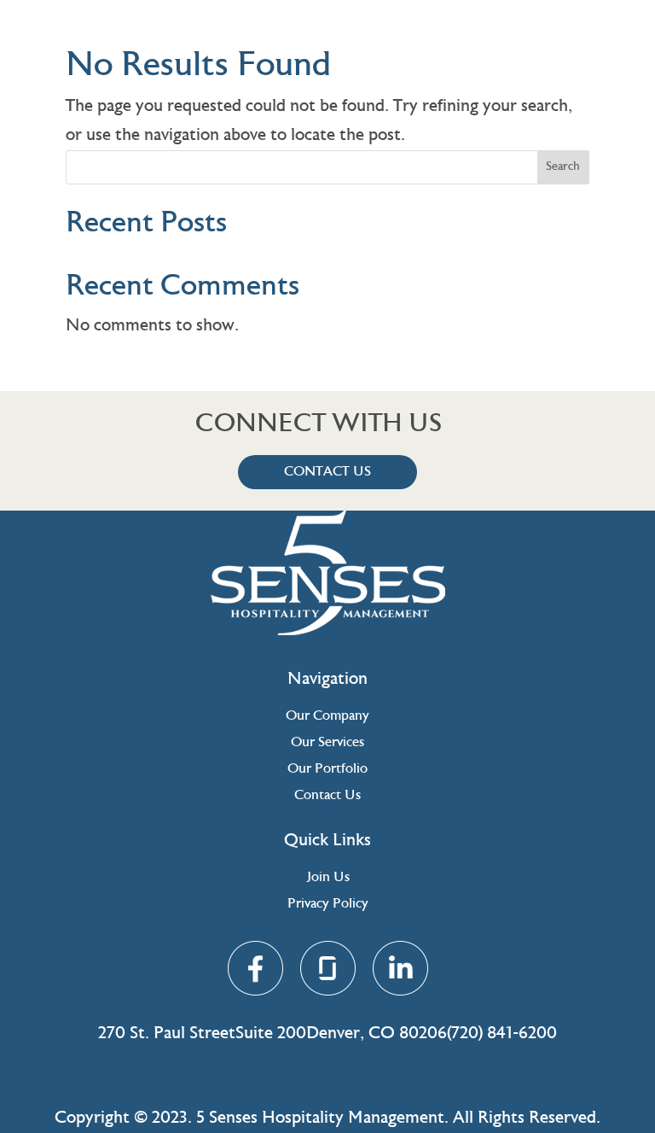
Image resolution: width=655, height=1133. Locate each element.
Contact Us (327, 472)
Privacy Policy (327, 904)
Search (563, 167)
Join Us (328, 878)
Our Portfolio (327, 769)
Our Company (327, 716)
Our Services (327, 743)
